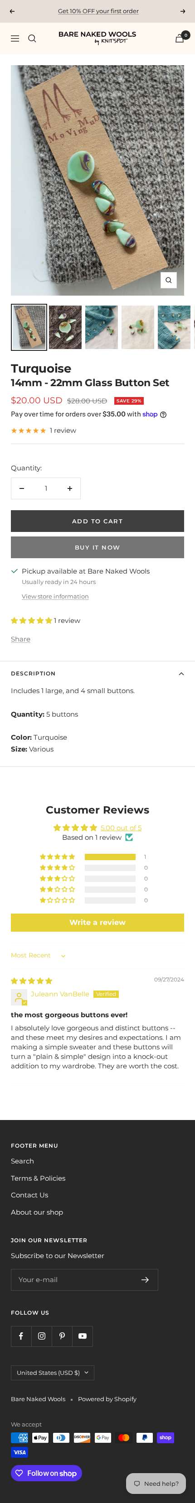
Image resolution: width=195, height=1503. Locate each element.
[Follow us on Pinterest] (62, 1336)
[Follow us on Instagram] (41, 1336)
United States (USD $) (48, 1372)
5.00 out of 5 (121, 827)
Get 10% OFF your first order (98, 10)
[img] (31, 980)
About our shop (37, 1212)
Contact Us (29, 1195)
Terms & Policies (38, 1178)
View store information (55, 596)
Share (20, 639)
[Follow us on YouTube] (82, 1336)
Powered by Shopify (107, 1398)
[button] (32, 620)
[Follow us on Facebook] (21, 1336)
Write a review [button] (97, 922)
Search (22, 1161)
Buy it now (98, 547)
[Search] (32, 38)
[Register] (145, 1280)
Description (33, 673)
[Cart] (179, 38)
